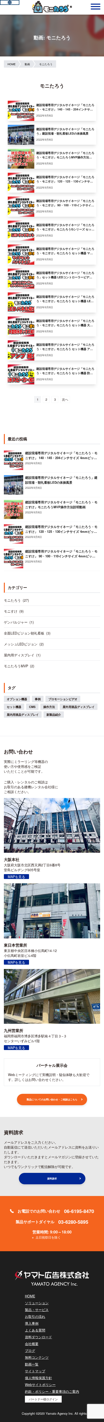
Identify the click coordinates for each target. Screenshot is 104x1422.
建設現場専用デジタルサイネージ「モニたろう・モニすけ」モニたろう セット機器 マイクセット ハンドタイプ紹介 (65, 253)
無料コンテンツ (37, 1357)
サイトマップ (35, 1370)
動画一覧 (31, 1364)
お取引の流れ (35, 1316)
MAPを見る (16, 876)
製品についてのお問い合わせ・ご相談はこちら (52, 1099)
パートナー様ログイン (43, 1399)
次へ (65, 399)
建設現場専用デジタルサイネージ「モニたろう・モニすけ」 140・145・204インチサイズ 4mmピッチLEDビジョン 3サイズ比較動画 (61, 458)
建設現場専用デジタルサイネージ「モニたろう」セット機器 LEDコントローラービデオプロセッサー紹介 (65, 277)
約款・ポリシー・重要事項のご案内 (52, 1391)
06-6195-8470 (79, 1211)
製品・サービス (37, 1309)
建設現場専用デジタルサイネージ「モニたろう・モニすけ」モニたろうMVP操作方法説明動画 (65, 157)
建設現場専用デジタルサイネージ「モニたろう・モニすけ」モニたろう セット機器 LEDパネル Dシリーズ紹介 (65, 301)
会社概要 (31, 1343)
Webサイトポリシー (40, 1384)
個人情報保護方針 (38, 1377)
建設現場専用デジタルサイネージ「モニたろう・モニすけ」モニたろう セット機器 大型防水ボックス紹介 (65, 325)
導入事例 (31, 1323)
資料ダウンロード (38, 1336)
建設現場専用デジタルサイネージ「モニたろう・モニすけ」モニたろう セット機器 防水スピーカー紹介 (65, 373)
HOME (30, 1296)
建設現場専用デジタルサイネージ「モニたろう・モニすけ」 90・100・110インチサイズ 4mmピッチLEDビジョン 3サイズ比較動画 (65, 205)
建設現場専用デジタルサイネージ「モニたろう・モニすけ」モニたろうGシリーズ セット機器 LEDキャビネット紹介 (65, 229)
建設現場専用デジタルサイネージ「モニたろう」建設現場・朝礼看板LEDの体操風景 (65, 131)
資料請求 (52, 1178)
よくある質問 (35, 1330)
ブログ (30, 1350)
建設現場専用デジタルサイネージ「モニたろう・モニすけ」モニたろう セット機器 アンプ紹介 (65, 348)
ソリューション (37, 1302)
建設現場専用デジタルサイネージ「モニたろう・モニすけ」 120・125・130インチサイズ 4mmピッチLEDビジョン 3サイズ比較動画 (61, 531)
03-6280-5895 (73, 1221)
